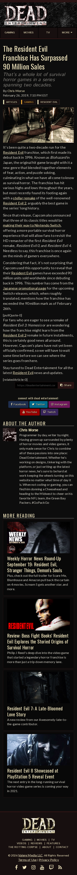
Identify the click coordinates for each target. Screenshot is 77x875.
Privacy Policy (49, 860)
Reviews (36, 843)
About (47, 847)
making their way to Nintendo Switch (32, 225)
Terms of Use (27, 860)
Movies (42, 840)
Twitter (40, 404)
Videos (21, 843)
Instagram (60, 404)
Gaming (29, 102)
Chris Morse (16, 91)
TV (53, 840)
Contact (62, 847)
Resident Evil (49, 102)
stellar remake (24, 198)
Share (67, 385)
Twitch (51, 412)
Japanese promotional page (24, 288)
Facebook (19, 404)
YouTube (31, 412)
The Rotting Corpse (23, 847)
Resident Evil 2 (14, 203)
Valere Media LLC (30, 855)
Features (53, 843)
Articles (11, 102)
